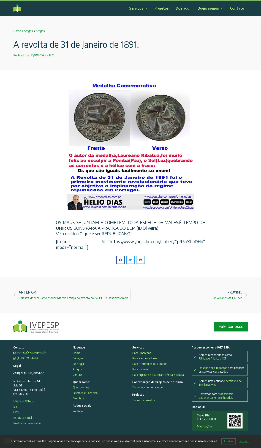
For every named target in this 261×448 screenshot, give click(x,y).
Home (17, 31)
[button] (120, 260)
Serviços (136, 8)
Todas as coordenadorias (147, 387)
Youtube (78, 411)
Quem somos (208, 8)
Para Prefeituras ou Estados (149, 364)
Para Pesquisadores (144, 358)
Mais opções (205, 426)
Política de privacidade (27, 423)
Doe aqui (183, 8)
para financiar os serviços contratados (221, 369)
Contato (237, 8)
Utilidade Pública (23, 401)
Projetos (161, 8)
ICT (15, 407)
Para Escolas (140, 369)
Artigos (28, 31)
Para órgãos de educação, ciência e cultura (158, 375)
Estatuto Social (22, 417)
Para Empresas (141, 353)
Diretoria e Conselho (85, 393)
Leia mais (244, 441)
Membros (79, 398)
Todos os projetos (143, 400)
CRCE (16, 412)
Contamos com (216, 395)
